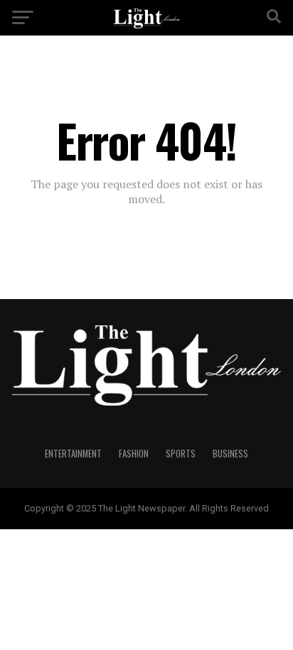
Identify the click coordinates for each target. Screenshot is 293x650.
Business (230, 453)
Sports (181, 453)
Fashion (134, 453)
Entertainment (73, 453)
